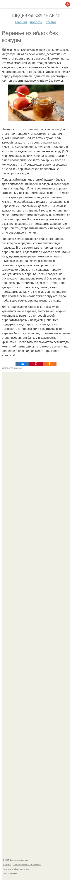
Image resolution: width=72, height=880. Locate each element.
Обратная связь (10, 873)
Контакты (7, 864)
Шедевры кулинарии (36, 15)
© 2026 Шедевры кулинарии (15, 860)
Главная (21, 22)
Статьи (51, 22)
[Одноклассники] (49, 364)
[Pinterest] (36, 364)
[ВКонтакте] (22, 364)
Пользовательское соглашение (27, 864)
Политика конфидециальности (16, 869)
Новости (36, 22)
